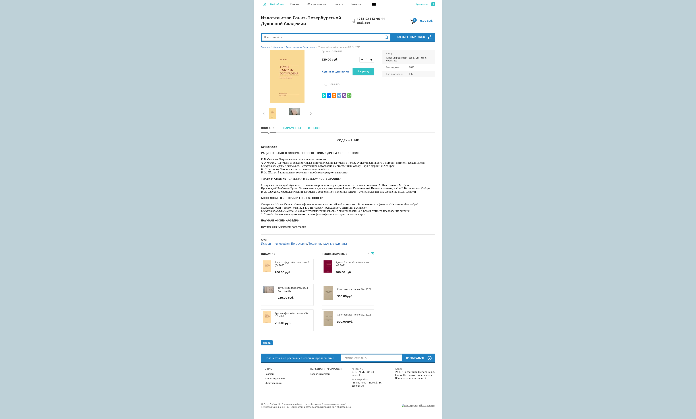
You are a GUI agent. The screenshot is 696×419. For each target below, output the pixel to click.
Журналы (278, 47)
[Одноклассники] (334, 95)
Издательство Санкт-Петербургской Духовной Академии (301, 21)
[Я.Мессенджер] (324, 95)
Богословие (299, 243)
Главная (294, 4)
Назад (267, 342)
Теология (314, 243)
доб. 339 (363, 23)
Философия (282, 243)
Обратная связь (273, 383)
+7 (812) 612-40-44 (371, 19)
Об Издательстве (316, 4)
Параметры (292, 128)
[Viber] (344, 95)
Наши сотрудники (275, 378)
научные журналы (334, 243)
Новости (338, 4)
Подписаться (415, 358)
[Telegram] (339, 95)
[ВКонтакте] (329, 95)
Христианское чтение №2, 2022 (354, 314)
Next (310, 113)
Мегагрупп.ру (427, 405)
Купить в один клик (335, 71)
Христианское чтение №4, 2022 (354, 289)
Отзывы (314, 128)
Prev (264, 113)
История (266, 243)
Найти (387, 37)
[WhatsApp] (349, 95)
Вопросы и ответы (320, 374)
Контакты (356, 4)
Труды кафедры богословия (300, 47)
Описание (268, 128)
